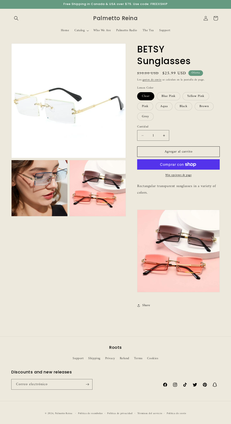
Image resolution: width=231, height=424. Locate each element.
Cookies (152, 358)
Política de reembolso (90, 414)
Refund (124, 358)
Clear (146, 96)
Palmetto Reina (63, 413)
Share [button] (146, 305)
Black (183, 106)
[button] (16, 18)
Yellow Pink (195, 96)
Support (78, 358)
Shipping (94, 358)
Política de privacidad (119, 414)
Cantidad (142, 126)
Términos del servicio (149, 414)
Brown (204, 106)
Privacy (110, 358)
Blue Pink (169, 96)
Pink (145, 106)
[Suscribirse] (87, 384)
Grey (145, 116)
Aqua (164, 106)
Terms (138, 358)
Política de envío (176, 414)
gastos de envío (152, 79)
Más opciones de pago (178, 175)
